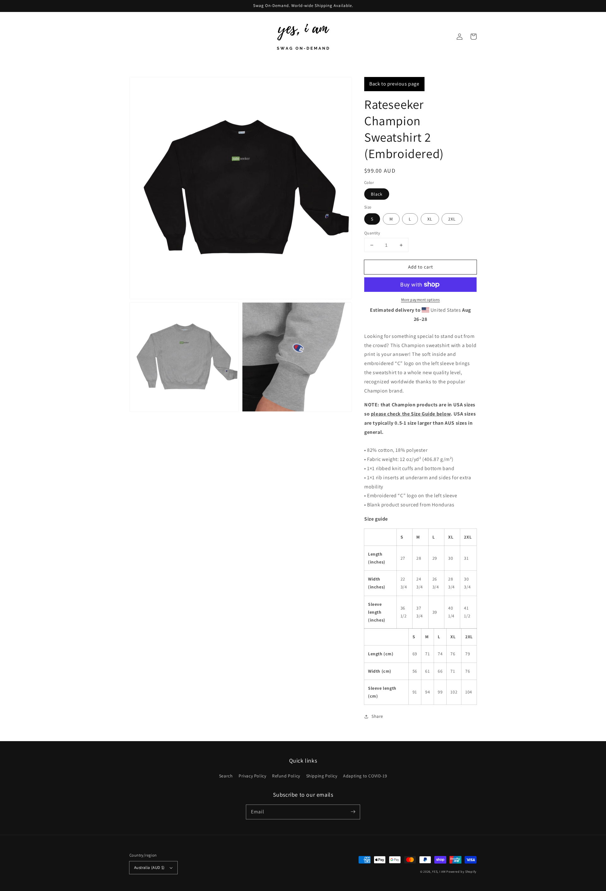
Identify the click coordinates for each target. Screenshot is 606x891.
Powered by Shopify (461, 872)
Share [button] (377, 716)
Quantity (372, 233)
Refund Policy (286, 776)
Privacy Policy (252, 776)
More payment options (420, 299)
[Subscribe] (353, 812)
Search (226, 776)
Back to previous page (394, 83)
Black (377, 194)
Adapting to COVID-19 (365, 776)
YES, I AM (438, 872)
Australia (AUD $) (149, 867)
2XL (452, 219)
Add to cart (420, 267)
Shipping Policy (321, 776)
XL (429, 219)
